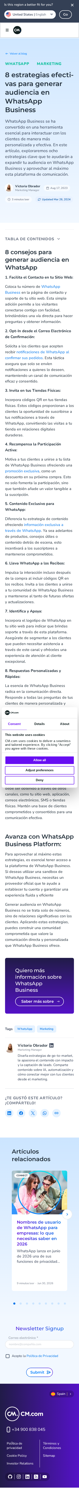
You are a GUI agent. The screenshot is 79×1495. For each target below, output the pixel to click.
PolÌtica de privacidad (14, 1445)
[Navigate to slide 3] (27, 1303)
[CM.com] (17, 30)
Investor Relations (20, 1463)
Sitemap (49, 1455)
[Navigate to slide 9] (65, 1303)
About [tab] (64, 724)
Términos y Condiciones (52, 1445)
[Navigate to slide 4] (33, 1303)
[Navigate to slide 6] (46, 1303)
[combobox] (30, 14)
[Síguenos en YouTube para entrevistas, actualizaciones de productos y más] (44, 1476)
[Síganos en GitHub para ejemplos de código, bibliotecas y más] (10, 1476)
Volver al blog (18, 54)
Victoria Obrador (27, 186)
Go (65, 14)
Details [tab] (39, 724)
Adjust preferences (39, 770)
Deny (39, 780)
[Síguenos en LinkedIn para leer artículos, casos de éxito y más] (27, 1476)
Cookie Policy (17, 1455)
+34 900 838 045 (28, 1429)
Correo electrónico (23, 1338)
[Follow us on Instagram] (18, 1476)
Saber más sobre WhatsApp (37, 1002)
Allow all (39, 760)
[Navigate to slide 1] (14, 1303)
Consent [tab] (14, 724)
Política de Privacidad (42, 1356)
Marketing (49, 63)
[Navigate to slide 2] (20, 1303)
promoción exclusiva (22, 471)
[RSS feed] (36, 1476)
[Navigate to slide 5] (39, 1303)
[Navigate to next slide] (67, 1214)
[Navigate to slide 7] (52, 1303)
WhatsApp (17, 63)
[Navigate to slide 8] (58, 1303)
